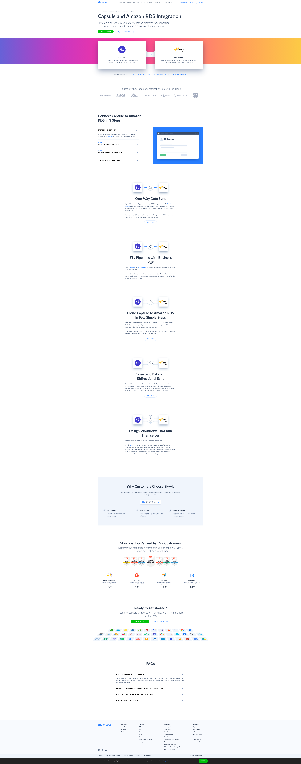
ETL (133, 74)
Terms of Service (128, 755)
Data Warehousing (169, 737)
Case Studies (196, 729)
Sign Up (201, 2)
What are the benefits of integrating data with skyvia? (140, 688)
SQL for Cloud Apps (169, 749)
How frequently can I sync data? (130, 674)
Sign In (191, 2)
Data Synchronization (170, 732)
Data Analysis (167, 742)
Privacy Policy (147, 755)
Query (140, 729)
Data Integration (112, 11)
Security (138, 755)
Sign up (110, 136)
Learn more (150, 222)
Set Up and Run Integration (110, 152)
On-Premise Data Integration (172, 739)
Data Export (167, 729)
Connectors (142, 732)
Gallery (194, 732)
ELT (149, 74)
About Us (124, 726)
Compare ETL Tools (198, 734)
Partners (123, 732)
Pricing (141, 742)
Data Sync (141, 74)
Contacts (123, 729)
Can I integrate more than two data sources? (136, 695)
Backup (141, 734)
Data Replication (168, 734)
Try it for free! (140, 621)
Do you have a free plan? (127, 701)
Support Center (197, 739)
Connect (141, 737)
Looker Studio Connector (146, 739)
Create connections (107, 130)
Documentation (197, 742)
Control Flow (142, 267)
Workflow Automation (180, 74)
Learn (194, 737)
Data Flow (132, 267)
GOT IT (203, 761)
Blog (194, 726)
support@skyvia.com (196, 755)
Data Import (167, 726)
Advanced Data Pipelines (161, 74)
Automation (133, 445)
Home (104, 11)
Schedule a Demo (162, 621)
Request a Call (183, 2)
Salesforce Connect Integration (172, 747)
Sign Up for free (106, 31)
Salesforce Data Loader (170, 744)
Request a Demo (126, 31)
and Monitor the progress (109, 160)
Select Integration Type (108, 144)
